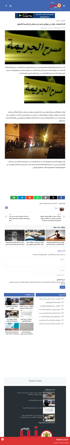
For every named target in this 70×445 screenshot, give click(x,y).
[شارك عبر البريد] (45, 198)
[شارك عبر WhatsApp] (37, 198)
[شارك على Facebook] (61, 198)
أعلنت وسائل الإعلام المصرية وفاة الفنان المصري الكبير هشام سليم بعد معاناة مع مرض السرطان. (14, 244)
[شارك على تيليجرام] (22, 198)
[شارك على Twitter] (53, 198)
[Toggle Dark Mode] (10, 5)
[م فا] (61, 209)
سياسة (58, 20)
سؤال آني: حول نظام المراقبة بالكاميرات (32, 408)
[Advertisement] (35, 182)
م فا (64, 27)
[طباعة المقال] (14, 198)
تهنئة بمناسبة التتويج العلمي (35, 400)
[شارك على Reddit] (29, 198)
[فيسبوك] (6, 207)
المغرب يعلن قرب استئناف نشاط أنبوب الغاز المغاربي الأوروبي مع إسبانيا (35, 244)
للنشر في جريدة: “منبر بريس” (60, 442)
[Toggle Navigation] (64, 5)
